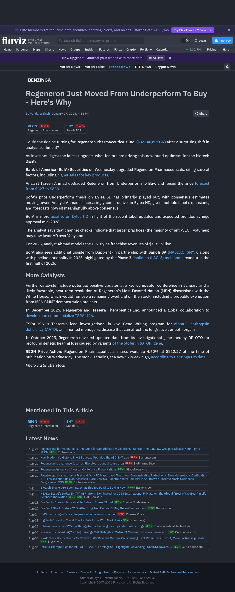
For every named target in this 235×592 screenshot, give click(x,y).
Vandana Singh (40, 113)
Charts (49, 49)
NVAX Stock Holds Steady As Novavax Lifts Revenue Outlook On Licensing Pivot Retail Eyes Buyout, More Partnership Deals (122, 538)
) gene (156, 343)
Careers (72, 572)
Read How (156, 58)
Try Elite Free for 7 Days (190, 30)
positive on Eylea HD (69, 216)
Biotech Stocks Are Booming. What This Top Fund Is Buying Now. (83, 487)
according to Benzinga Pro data (178, 357)
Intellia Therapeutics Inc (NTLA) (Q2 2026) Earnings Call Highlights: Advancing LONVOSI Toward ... (106, 547)
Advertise (57, 572)
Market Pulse (94, 67)
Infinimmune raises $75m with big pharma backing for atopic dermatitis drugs (92, 526)
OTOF (146, 343)
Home (7, 49)
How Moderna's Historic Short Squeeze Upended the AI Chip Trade (84, 457)
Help (226, 49)
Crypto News (165, 67)
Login (202, 40)
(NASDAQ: (145, 141)
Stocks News (119, 67)
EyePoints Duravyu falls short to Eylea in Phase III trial (76, 502)
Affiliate (42, 572)
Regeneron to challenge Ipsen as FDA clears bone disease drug (82, 463)
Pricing (211, 49)
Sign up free (222, 40)
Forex (118, 49)
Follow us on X (136, 572)
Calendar (162, 49)
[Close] (229, 30)
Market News (69, 67)
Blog (98, 572)
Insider (90, 49)
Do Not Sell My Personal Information (174, 572)
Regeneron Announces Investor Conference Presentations (78, 469)
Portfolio (146, 49)
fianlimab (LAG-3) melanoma (158, 257)
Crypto (131, 49)
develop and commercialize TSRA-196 (59, 315)
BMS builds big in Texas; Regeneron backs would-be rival (78, 514)
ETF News (143, 67)
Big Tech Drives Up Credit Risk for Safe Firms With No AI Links (81, 520)
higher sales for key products (82, 175)
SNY (190, 252)
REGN (159, 141)
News (62, 49)
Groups (75, 49)
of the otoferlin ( (126, 343)
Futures (104, 49)
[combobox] (100, 40)
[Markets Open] (187, 49)
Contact (86, 572)
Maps (36, 49)
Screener (22, 49)
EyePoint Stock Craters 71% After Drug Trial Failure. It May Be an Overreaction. (93, 508)
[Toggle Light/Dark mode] (185, 40)
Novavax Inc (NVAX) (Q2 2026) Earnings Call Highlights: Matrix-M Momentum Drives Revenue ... (103, 532)
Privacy (119, 572)
